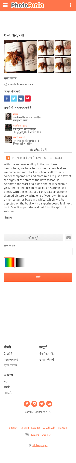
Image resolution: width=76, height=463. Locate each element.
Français (62, 427)
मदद (6, 381)
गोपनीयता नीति (46, 354)
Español (35, 427)
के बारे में (8, 354)
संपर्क (7, 387)
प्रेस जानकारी (11, 359)
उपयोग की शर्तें (46, 359)
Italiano (35, 434)
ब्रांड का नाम (10, 365)
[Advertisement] (38, 21)
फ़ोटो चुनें (33, 238)
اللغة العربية (48, 427)
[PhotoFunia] (27, 5)
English (13, 427)
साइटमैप (8, 393)
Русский (24, 427)
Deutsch (46, 434)
